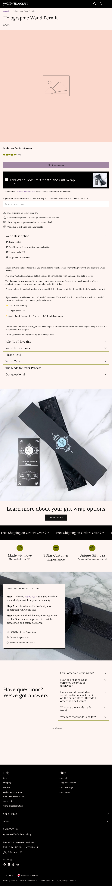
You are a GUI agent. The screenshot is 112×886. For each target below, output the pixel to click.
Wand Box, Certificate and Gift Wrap (42, 180)
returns (6, 787)
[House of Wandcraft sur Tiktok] (13, 865)
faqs (5, 778)
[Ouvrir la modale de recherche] (95, 4)
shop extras (65, 792)
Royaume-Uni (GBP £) (29, 875)
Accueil (6, 11)
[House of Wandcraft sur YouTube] (17, 865)
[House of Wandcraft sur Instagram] (9, 865)
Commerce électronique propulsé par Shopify (57, 880)
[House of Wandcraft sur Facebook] (4, 865)
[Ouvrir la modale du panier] (100, 4)
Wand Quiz (31, 596)
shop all (63, 778)
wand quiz (8, 801)
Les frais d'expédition (25, 191)
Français (8, 875)
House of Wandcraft (27, 880)
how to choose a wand (13, 796)
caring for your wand (13, 792)
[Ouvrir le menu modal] (107, 4)
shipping (7, 782)
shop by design (66, 787)
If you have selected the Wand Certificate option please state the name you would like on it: (46, 198)
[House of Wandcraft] (15, 4)
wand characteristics (13, 805)
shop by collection (68, 782)
